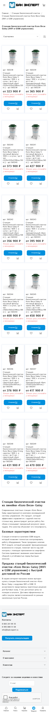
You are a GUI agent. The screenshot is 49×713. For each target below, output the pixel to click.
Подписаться (22, 690)
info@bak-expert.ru (10, 630)
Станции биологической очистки (26, 13)
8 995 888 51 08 (9, 627)
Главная (5, 13)
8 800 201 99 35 (9, 624)
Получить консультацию (17, 638)
